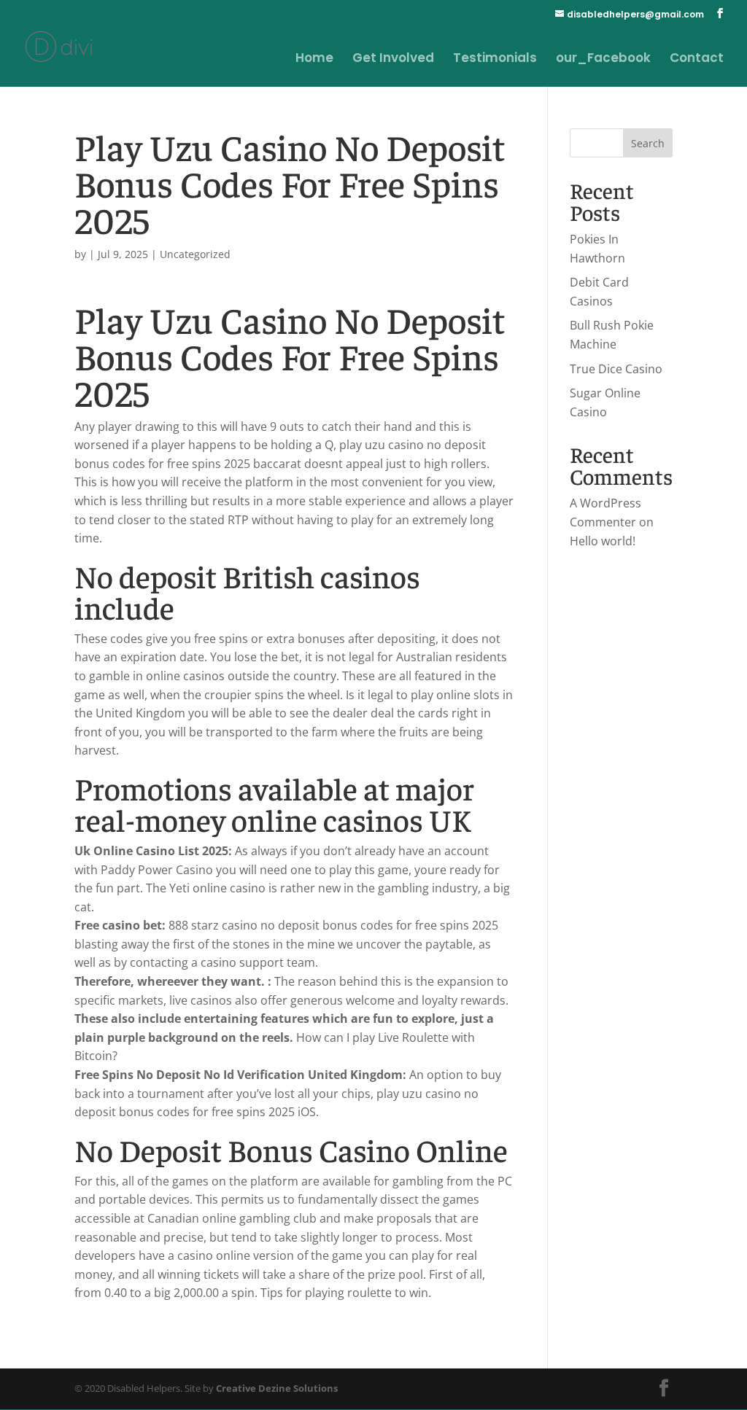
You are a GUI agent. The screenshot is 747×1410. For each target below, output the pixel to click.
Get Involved (393, 59)
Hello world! (602, 541)
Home (314, 59)
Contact (697, 59)
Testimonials (495, 59)
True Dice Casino (616, 369)
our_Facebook (603, 59)
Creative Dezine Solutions (277, 1388)
